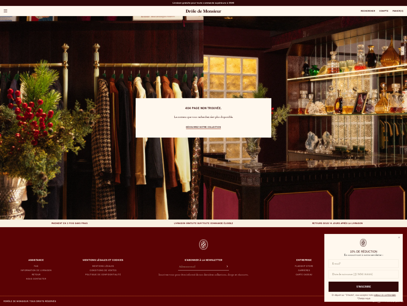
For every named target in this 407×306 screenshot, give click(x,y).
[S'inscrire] (225, 266)
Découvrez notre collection (203, 127)
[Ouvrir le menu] (5, 11)
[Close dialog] (399, 237)
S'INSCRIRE (363, 286)
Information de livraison (36, 270)
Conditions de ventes (103, 270)
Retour (36, 274)
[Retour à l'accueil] (203, 244)
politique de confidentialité (385, 295)
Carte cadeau (304, 274)
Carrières (304, 270)
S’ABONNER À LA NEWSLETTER (203, 260)
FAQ (36, 266)
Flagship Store (304, 266)
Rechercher (368, 11)
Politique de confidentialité (103, 274)
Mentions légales (103, 266)
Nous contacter (36, 279)
